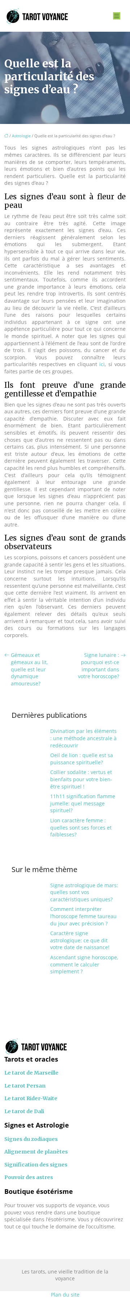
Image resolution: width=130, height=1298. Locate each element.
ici (102, 364)
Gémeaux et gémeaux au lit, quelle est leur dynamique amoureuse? (29, 669)
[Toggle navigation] (117, 16)
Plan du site (65, 1294)
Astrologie (21, 135)
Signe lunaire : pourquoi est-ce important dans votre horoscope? (98, 666)
